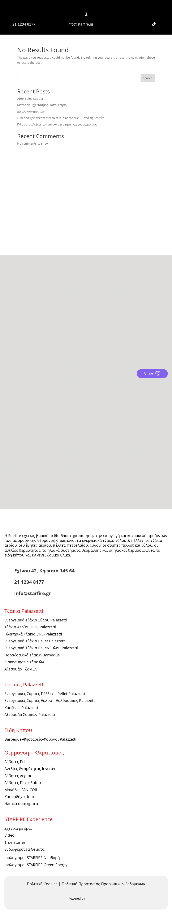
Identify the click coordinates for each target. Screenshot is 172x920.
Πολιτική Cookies (42, 883)
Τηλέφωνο (18, 421)
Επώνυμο (17, 412)
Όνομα (15, 403)
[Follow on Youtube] (145, 24)
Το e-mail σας (20, 430)
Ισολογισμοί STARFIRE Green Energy (35, 864)
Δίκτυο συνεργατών (31, 111)
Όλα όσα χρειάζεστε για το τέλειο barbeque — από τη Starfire (60, 118)
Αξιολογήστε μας (26, 306)
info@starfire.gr (80, 24)
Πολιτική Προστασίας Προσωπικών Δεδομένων (103, 883)
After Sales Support (30, 99)
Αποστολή (28, 490)
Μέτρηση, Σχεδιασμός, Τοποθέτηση (42, 105)
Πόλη (14, 439)
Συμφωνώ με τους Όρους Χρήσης (45, 473)
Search (147, 78)
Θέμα (14, 465)
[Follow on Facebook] (126, 24)
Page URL (17, 483)
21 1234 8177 (23, 24)
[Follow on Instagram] (135, 24)
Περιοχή (16, 449)
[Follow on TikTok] (154, 24)
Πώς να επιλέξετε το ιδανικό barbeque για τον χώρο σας (57, 124)
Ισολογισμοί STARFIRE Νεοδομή (32, 857)
